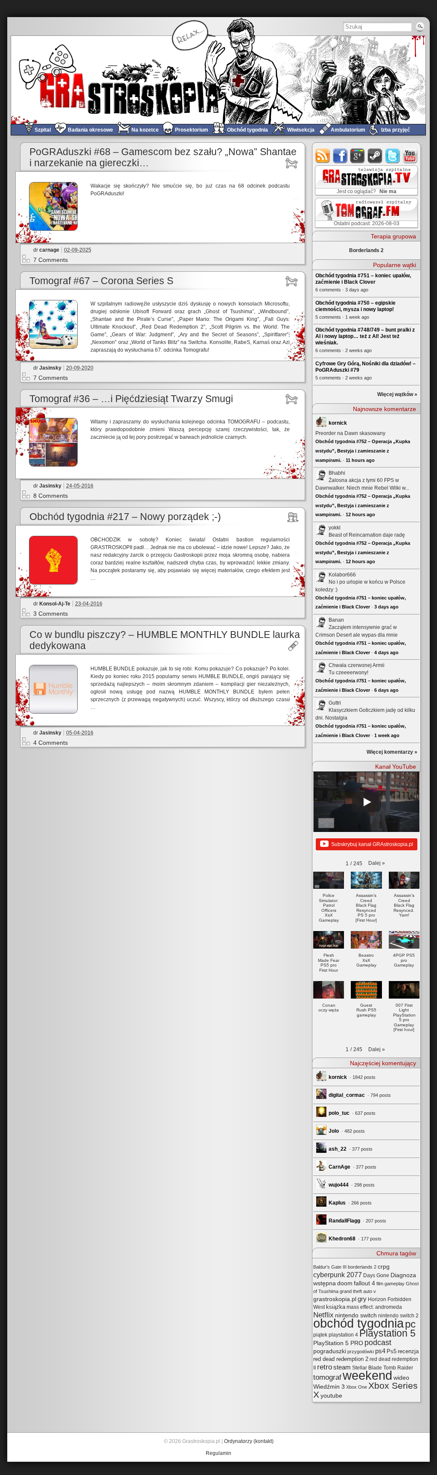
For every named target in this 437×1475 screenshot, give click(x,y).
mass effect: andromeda (374, 1307)
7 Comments (50, 259)
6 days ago (386, 690)
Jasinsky (50, 368)
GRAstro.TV (366, 181)
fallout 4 (364, 1283)
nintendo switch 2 (398, 1316)
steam (375, 156)
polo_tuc (339, 1113)
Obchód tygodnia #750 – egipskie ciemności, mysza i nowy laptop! (355, 306)
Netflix (323, 1314)
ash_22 (338, 1149)
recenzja (408, 1352)
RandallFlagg (344, 1221)
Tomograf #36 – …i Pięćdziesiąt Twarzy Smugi (131, 399)
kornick (338, 423)
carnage (49, 250)
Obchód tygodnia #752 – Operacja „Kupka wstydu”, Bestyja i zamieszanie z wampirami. (362, 450)
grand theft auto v (358, 1291)
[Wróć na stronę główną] (218, 79)
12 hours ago (360, 514)
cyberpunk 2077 (337, 1274)
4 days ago (386, 652)
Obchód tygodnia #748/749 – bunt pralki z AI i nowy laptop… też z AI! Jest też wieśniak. (365, 336)
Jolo (334, 1131)
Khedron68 (342, 1239)
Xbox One (356, 1387)
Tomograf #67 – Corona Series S (101, 281)
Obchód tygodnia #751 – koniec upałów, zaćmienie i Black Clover (363, 279)
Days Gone (376, 1275)
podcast (377, 1342)
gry (362, 1299)
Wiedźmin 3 (329, 1386)
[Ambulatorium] (293, 646)
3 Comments (50, 613)
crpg (384, 1266)
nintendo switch (356, 1315)
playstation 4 (343, 1335)
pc (410, 1324)
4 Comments (50, 742)
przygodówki (360, 1351)
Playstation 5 (387, 1333)
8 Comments (50, 495)
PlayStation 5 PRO (338, 1343)
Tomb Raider (398, 1368)
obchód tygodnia (358, 1323)
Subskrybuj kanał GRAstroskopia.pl (372, 844)
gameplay (395, 1283)
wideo (401, 1377)
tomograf (327, 1377)
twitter (393, 156)
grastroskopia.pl (334, 1299)
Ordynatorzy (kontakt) (249, 1441)
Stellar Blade (367, 1367)
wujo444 (339, 1185)
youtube (410, 156)
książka (335, 1307)
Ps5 (391, 1351)
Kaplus (337, 1203)
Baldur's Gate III (330, 1266)
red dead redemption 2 (340, 1359)
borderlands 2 (362, 1266)
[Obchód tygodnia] (293, 517)
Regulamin (218, 1453)
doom (345, 1283)
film (379, 1283)
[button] (376, 863)
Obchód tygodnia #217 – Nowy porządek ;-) (125, 516)
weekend (367, 1375)
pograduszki (329, 1351)
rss (323, 156)
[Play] (366, 802)
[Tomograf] (293, 163)
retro (324, 1367)
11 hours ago (360, 460)
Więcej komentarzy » (392, 752)
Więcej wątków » (397, 394)
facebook (340, 156)
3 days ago (386, 606)
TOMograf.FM (365, 213)
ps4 (380, 1351)
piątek (320, 1334)
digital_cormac (347, 1095)
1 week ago (386, 735)
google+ (358, 156)
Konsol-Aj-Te (54, 604)
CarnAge (339, 1167)
